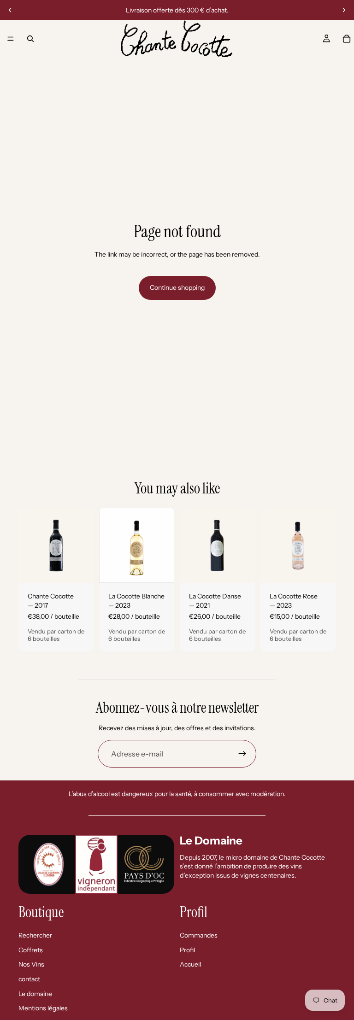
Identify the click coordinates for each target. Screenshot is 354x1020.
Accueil (190, 964)
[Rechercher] (30, 39)
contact (29, 979)
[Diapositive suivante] (344, 10)
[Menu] (10, 38)
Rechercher (35, 935)
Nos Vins (31, 964)
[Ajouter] (79, 569)
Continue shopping (177, 287)
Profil (187, 950)
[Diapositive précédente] (10, 10)
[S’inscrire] (242, 753)
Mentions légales (43, 1008)
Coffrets (30, 950)
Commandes (199, 935)
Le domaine (35, 993)
